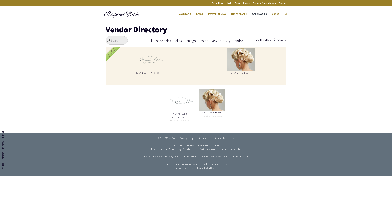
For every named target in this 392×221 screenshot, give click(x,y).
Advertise (282, 3)
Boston (203, 40)
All (150, 40)
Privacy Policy (196, 168)
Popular (246, 3)
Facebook (3, 165)
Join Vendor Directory (271, 39)
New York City (220, 40)
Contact (215, 168)
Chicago (190, 40)
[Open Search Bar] (286, 14)
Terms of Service (180, 168)
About (275, 14)
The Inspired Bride (179, 145)
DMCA (207, 168)
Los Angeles (163, 40)
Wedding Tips (259, 14)
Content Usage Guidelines (180, 149)
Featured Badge (233, 3)
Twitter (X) (3, 145)
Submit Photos (218, 3)
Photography (239, 14)
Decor (199, 14)
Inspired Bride (121, 14)
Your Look (185, 14)
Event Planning (217, 14)
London (238, 40)
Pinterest (3, 155)
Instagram (3, 134)
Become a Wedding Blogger (264, 3)
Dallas (177, 40)
